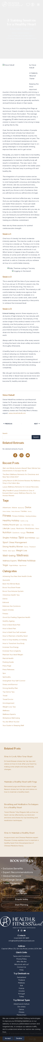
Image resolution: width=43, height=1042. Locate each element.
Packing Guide (8, 662)
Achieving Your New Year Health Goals (17, 576)
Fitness (7, 515)
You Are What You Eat (11, 722)
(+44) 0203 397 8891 (21, 938)
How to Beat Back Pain (11, 625)
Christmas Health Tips (11, 595)
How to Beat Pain (9, 628)
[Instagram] (21, 930)
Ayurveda (6, 580)
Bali (21, 985)
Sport (5, 542)
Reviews (30, 533)
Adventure (7, 508)
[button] (15, 455)
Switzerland (21, 977)
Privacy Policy (21, 959)
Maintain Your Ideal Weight (13, 655)
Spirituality (7, 677)
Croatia (22, 991)
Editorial (6, 602)
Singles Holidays (10, 538)
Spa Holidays (30, 538)
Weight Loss (21, 551)
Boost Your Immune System (13, 591)
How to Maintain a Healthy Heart (15, 636)
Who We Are (21, 962)
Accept (8, 1038)
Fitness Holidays (18, 516)
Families (24, 511)
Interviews (26, 525)
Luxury (13, 528)
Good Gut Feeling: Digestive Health (16, 617)
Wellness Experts (10, 561)
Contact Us (21, 967)
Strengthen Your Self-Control (14, 681)
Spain (37, 538)
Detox (28, 507)
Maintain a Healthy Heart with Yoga (20, 782)
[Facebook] (18, 930)
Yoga (5, 565)
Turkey (21, 996)
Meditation (20, 528)
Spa (21, 537)
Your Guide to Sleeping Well (13, 725)
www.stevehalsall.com (17, 413)
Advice (14, 508)
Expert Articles (8, 610)
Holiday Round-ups (11, 525)
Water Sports (11, 551)
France (21, 988)
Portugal (22, 532)
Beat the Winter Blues (11, 584)
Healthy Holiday (11, 521)
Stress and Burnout (10, 684)
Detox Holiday (6, 511)
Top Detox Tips (9, 692)
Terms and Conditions (21, 956)
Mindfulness (29, 528)
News (37, 528)
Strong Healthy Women (13, 547)
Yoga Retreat (22, 565)
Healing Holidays (30, 516)
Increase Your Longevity (12, 651)
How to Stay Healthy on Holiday (15, 640)
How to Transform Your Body (13, 643)
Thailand (32, 547)
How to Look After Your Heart (18, 757)
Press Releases (8, 670)
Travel (5, 696)
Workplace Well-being (11, 718)
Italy (32, 525)
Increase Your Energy (11, 647)
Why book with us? (21, 964)
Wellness (22, 555)
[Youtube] (25, 930)
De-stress (21, 1007)
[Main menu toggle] (38, 4)
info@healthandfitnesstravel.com (21, 941)
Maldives (21, 983)
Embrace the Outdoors (12, 606)
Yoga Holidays (13, 565)
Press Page (7, 666)
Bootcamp (21, 507)
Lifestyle (6, 528)
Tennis (26, 547)
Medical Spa (21, 1015)
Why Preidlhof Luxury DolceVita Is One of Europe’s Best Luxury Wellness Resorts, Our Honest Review (19, 493)
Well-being (9, 555)
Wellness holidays (26, 561)
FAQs (21, 970)
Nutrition (7, 533)
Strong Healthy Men (10, 688)
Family (30, 511)
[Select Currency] (32, 4)
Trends (5, 551)
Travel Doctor (8, 699)
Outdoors (16, 532)
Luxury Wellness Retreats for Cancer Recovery (21, 487)
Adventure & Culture (21, 1004)
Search (5, 433)
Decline (19, 1038)
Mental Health (8, 658)
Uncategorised (8, 703)
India (21, 525)
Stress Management (18, 543)
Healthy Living (24, 520)
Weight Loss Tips (9, 707)
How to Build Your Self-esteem (14, 632)
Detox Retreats (15, 511)
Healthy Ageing (8, 621)
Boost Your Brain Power (11, 587)
